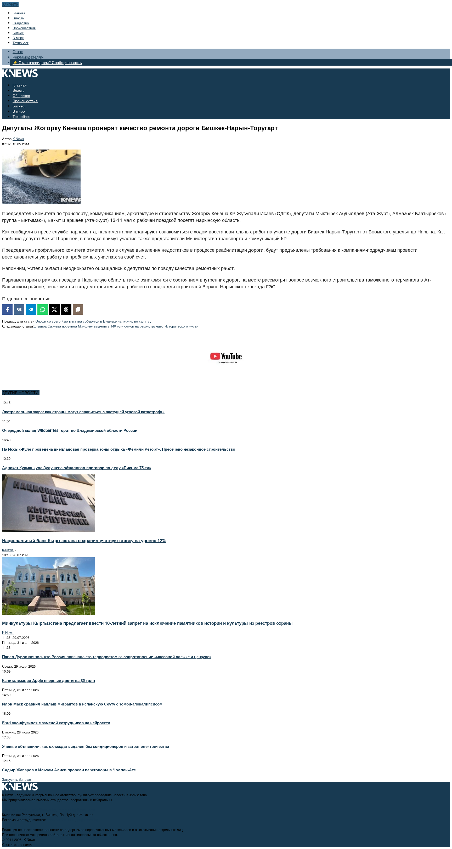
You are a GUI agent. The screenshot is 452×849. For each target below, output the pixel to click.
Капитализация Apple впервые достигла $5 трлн (48, 680)
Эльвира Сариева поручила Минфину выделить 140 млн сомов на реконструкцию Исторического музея (115, 326)
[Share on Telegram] (31, 309)
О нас (18, 51)
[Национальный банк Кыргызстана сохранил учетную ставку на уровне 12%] (48, 530)
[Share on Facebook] (7, 309)
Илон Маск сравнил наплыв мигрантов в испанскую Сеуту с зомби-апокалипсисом (82, 704)
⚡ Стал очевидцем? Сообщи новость (47, 62)
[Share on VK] (19, 309)
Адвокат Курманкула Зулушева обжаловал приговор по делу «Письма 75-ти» (76, 468)
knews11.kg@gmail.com (76, 809)
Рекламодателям (28, 57)
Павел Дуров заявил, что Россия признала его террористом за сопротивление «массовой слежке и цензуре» (106, 656)
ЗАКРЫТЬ (10, 4)
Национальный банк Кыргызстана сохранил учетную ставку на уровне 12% (84, 540)
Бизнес (18, 32)
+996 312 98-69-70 (16, 809)
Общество (21, 22)
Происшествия (24, 27)
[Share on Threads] (66, 309)
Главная (19, 12)
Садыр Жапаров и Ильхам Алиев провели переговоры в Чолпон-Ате (69, 770)
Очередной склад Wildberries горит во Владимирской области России (69, 430)
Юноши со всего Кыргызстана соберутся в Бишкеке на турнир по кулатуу (93, 321)
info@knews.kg (44, 809)
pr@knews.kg (87, 819)
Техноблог (21, 42)
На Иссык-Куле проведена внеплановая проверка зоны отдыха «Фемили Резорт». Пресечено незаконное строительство (118, 449)
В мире (18, 37)
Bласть (18, 17)
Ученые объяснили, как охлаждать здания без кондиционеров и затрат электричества (85, 746)
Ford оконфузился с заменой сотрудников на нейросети (56, 723)
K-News (18, 138)
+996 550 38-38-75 (61, 819)
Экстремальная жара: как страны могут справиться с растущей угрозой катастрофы (83, 412)
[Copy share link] (78, 309)
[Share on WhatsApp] (42, 309)
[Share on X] (54, 309)
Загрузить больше (16, 779)
